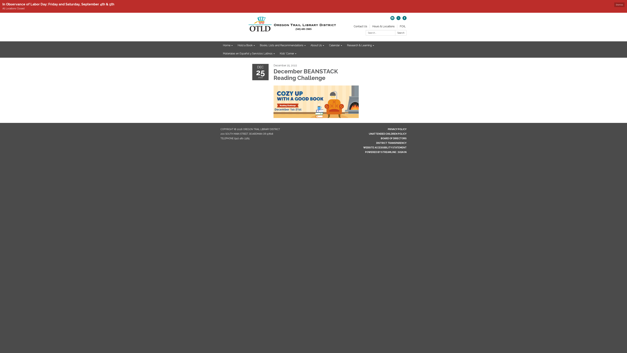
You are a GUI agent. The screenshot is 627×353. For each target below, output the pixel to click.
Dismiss (619, 5)
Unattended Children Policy (388, 134)
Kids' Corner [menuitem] (287, 53)
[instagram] (392, 19)
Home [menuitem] (226, 45)
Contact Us (360, 26)
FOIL (403, 26)
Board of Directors (394, 138)
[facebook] (404, 19)
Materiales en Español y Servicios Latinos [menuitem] (248, 53)
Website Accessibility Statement (385, 147)
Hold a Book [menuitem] (245, 45)
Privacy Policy (397, 129)
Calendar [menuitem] (334, 45)
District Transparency (391, 143)
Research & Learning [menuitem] (359, 45)
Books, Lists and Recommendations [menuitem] (281, 45)
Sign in (402, 152)
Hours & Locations (383, 26)
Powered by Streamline (380, 152)
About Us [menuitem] (316, 45)
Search (400, 33)
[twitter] (398, 19)
